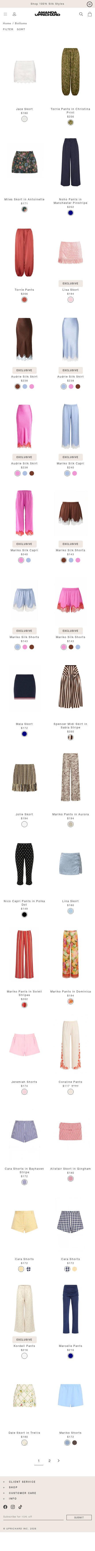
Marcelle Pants (70, 1345)
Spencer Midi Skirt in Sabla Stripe (70, 725)
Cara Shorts (24, 1258)
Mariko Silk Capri (70, 462)
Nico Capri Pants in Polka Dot (24, 902)
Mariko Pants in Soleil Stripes (24, 993)
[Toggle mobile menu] (5, 14)
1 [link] (39, 1460)
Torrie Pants (24, 289)
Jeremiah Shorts (24, 1081)
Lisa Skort (71, 289)
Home (7, 23)
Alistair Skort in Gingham (70, 1168)
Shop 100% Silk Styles (48, 3)
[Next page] (58, 1461)
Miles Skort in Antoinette (24, 198)
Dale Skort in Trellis (24, 1432)
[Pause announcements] (89, 4)
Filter (8, 29)
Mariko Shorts (70, 1432)
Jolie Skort (24, 813)
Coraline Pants (70, 1081)
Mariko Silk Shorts (71, 549)
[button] (91, 13)
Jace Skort (24, 108)
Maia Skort (24, 723)
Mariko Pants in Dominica (70, 991)
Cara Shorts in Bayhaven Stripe (24, 1170)
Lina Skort (70, 900)
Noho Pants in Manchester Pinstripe (70, 200)
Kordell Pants (24, 1345)
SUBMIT (79, 1517)
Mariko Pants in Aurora (70, 813)
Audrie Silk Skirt (24, 376)
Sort (21, 29)
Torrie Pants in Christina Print (70, 110)
